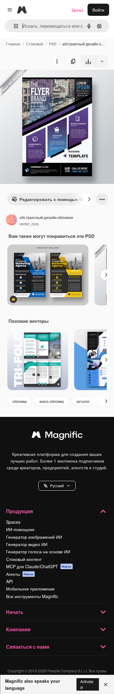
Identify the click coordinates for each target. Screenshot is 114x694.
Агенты (19, 574)
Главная (13, 43)
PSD (53, 43)
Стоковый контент (24, 559)
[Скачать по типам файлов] (102, 61)
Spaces (13, 522)
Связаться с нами (27, 646)
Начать (14, 611)
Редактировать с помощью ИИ (52, 199)
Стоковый (34, 43)
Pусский (57, 485)
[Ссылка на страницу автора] (11, 220)
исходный (40, 81)
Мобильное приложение (30, 589)
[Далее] (89, 199)
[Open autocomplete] (13, 26)
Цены (77, 10)
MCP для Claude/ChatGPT (38, 566)
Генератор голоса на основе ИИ (38, 551)
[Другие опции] (57, 61)
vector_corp (29, 223)
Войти (98, 10)
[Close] (105, 684)
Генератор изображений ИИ (34, 537)
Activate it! (86, 684)
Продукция (19, 511)
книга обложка (52, 401)
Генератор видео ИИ (26, 544)
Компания (18, 629)
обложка (19, 401)
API (9, 581)
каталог (83, 401)
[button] (57, 486)
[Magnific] (57, 436)
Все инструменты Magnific (32, 596)
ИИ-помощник (20, 529)
